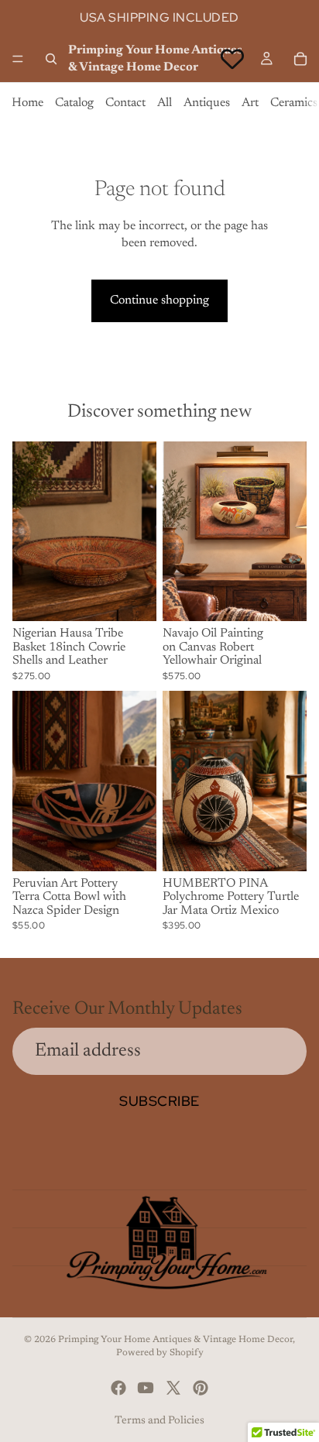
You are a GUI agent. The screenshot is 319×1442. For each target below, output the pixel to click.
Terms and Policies (159, 1421)
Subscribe (159, 1101)
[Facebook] (118, 1387)
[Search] (51, 59)
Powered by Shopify (160, 1353)
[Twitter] (173, 1387)
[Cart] (300, 59)
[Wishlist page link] (232, 58)
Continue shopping (159, 300)
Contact (125, 103)
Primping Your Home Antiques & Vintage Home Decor (175, 1339)
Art (250, 103)
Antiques (207, 103)
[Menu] (18, 59)
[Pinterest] (200, 1387)
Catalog (74, 103)
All (164, 103)
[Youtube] (145, 1387)
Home (27, 103)
